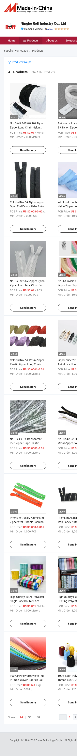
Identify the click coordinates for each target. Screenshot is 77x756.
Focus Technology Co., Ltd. (50, 740)
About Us (52, 40)
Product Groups (21, 62)
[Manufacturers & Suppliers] (29, 7)
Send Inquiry (28, 150)
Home (11, 40)
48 (38, 717)
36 (29, 717)
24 (21, 717)
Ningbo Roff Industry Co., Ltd (43, 23)
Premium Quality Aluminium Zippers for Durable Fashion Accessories (27, 522)
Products (32, 40)
